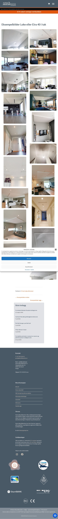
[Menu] (53, 4)
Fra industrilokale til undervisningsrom (26, 310)
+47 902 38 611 (21, 356)
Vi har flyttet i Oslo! (21, 329)
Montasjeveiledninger (21, 396)
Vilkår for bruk (45, 512)
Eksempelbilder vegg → (36, 300)
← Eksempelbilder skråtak (22, 297)
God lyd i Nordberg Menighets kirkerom (26, 316)
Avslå (29, 262)
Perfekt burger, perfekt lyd (23, 323)
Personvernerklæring (34, 512)
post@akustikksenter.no (21, 358)
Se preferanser (29, 266)
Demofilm (17, 399)
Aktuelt (17, 386)
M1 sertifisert (33, 442)
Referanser (6, 9)
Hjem (2, 9)
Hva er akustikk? (19, 390)
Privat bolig (24, 291)
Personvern (27, 269)
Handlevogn (18, 406)
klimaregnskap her (23, 430)
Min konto (18, 402)
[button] (55, 249)
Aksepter (29, 258)
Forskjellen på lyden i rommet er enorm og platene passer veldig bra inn (27, 336)
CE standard (34, 440)
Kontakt (32, 269)
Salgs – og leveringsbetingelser (32, 509)
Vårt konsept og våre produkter (23, 393)
